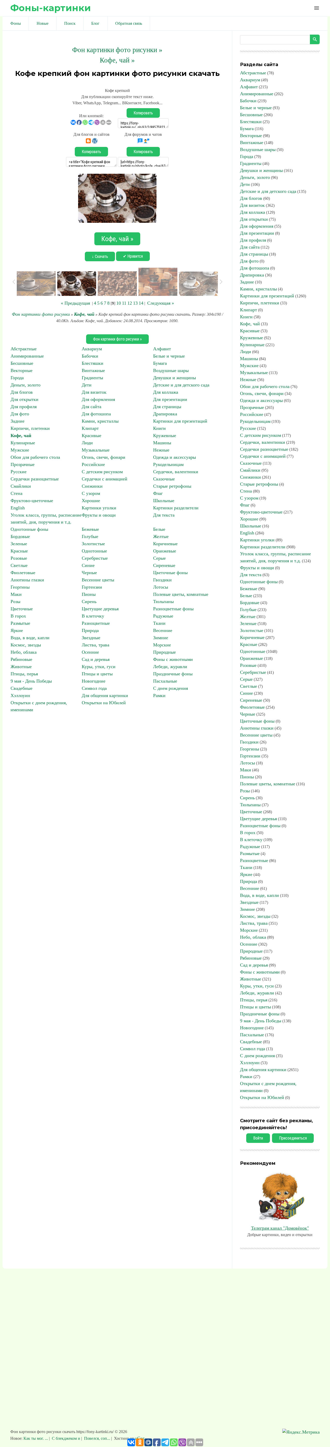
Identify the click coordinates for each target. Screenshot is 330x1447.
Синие (88, 565)
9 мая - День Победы (31, 681)
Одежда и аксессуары (174, 457)
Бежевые (90, 529)
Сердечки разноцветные (35, 478)
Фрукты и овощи (99, 515)
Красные (19, 551)
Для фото (20, 413)
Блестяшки (92, 363)
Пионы (89, 594)
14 (141, 303)
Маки (16, 594)
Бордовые (20, 536)
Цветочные (22, 608)
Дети (87, 385)
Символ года (94, 688)
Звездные (91, 637)
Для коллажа (165, 392)
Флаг (158, 493)
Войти (258, 1138)
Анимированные (27, 356)
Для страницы (167, 406)
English (18, 507)
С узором (91, 493)
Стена (16, 493)
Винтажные (93, 370)
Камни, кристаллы (100, 421)
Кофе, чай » (117, 60)
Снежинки (92, 486)
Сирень (89, 601)
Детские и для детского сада (181, 385)
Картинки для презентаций (180, 421)
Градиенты (92, 377)
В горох (18, 616)
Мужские (20, 450)
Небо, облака (24, 652)
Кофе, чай (84, 314)
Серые (159, 558)
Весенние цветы (98, 579)
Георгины (20, 587)
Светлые (19, 565)
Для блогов (22, 392)
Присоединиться (293, 1138)
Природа (90, 630)
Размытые (20, 623)
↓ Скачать (100, 256)
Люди (87, 442)
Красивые (91, 435)
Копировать (143, 112)
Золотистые (93, 543)
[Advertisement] (165, 1351)
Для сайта (91, 406)
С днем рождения (170, 688)
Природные (164, 652)
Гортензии (92, 587)
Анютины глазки (27, 579)
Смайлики (21, 486)
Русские (19, 471)
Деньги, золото (25, 385)
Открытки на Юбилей (104, 702)
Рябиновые (21, 659)
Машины (162, 442)
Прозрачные (23, 464)
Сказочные (164, 478)
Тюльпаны (163, 601)
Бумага (160, 363)
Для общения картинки (105, 695)
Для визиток (94, 392)
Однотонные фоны (29, 529)
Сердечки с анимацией (104, 478)
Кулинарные (23, 442)
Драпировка (165, 413)
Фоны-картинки (50, 7)
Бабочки (90, 356)
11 (124, 303)
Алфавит (162, 348)
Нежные (161, 450)
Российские (93, 464)
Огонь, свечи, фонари (103, 457)
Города (17, 377)
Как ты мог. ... (36, 1438)
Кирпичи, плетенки (30, 428)
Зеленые (19, 543)
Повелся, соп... (97, 1438)
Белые (159, 529)
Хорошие (91, 500)
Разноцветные (96, 623)
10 (118, 303)
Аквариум (92, 348)
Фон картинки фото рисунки (41, 314)
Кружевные (164, 435)
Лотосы (160, 587)
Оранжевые (164, 551)
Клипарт (90, 428)
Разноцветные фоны (173, 608)
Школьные (163, 500)
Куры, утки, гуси (99, 666)
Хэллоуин (20, 695)
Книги (159, 428)
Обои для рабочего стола (35, 457)
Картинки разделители (176, 507)
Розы (15, 601)
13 (135, 303)
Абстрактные (24, 348)
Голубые (90, 536)
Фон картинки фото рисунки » (117, 50)
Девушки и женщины (174, 377)
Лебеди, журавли (170, 666)
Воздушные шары (171, 370)
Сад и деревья (96, 659)
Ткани (159, 623)
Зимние (160, 637)
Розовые (19, 558)
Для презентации (170, 399)
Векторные (21, 370)
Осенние (90, 652)
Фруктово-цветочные (32, 500)
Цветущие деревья (100, 608)
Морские (162, 644)
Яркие (17, 630)
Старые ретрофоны (172, 486)
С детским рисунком (102, 471)
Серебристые (95, 558)
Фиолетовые (23, 572)
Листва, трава (95, 644)
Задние (17, 421)
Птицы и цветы (97, 673)
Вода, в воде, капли (30, 637)
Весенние (162, 630)
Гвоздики (162, 579)
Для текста (164, 515)
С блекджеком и (66, 1438)
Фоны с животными (173, 659)
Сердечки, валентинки (175, 471)
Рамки (159, 695)
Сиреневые (164, 565)
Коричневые (165, 543)
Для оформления (98, 399)
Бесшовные (22, 363)
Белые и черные (169, 356)
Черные (89, 572)
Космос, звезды (26, 644)
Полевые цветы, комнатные (180, 594)
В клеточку (93, 616)
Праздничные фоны (173, 673)
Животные (21, 666)
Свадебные (21, 688)
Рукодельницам (168, 464)
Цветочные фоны (170, 572)
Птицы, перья (24, 673)
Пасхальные (165, 681)
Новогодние (93, 681)
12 (129, 303)
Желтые (161, 536)
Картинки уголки (99, 507)
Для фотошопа (96, 413)
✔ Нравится (133, 256)
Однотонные (94, 551)
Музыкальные (96, 450)
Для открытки (24, 399)
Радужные (163, 616)
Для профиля (24, 406)
